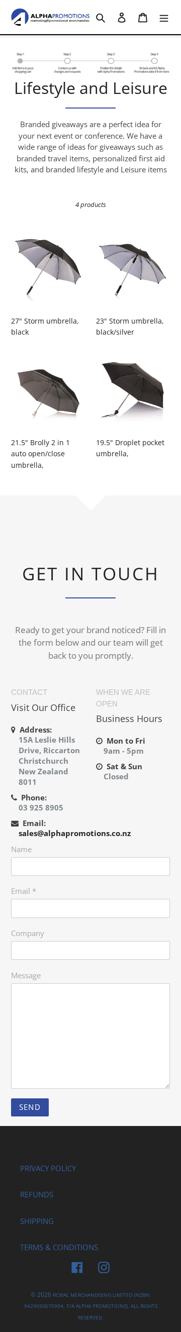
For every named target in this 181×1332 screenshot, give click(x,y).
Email (23, 891)
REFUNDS (36, 1194)
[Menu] (163, 17)
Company (27, 933)
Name (21, 849)
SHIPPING (37, 1221)
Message (26, 975)
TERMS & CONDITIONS (59, 1247)
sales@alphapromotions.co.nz (75, 833)
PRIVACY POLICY (48, 1168)
